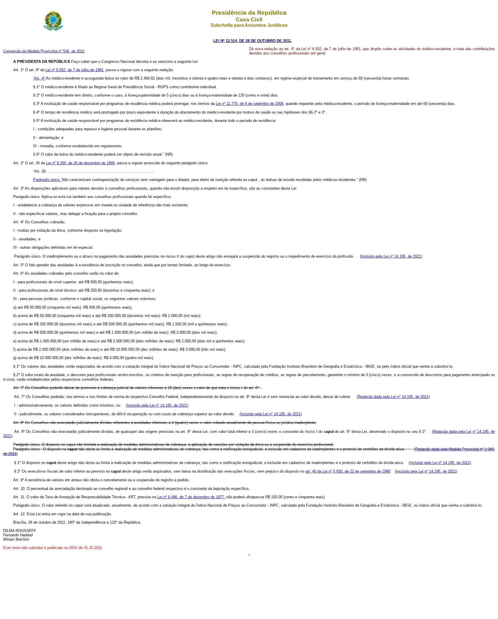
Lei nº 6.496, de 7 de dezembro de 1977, (191, 497)
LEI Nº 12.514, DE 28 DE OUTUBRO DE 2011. (252, 41)
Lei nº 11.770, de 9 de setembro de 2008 (249, 103)
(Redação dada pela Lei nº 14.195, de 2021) (393, 397)
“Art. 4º (39, 78)
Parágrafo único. (47, 180)
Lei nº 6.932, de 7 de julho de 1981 (74, 70)
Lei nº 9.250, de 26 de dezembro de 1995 (80, 163)
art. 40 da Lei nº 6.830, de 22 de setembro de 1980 (347, 471)
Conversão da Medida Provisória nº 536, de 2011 (43, 51)
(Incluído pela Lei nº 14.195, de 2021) (391, 256)
